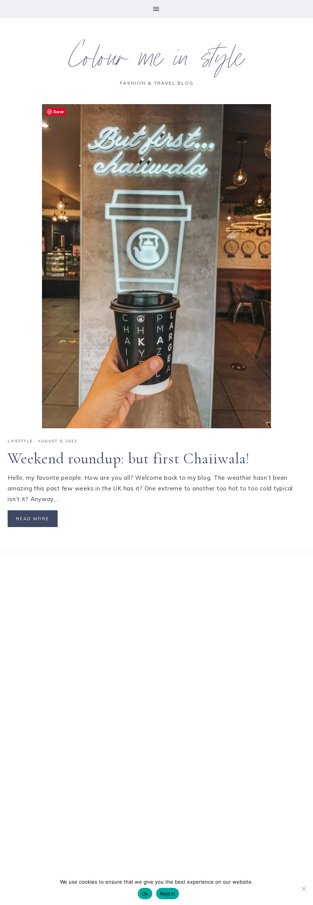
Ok (145, 894)
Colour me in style (156, 61)
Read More (32, 518)
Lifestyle (20, 441)
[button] (156, 9)
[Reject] (303, 888)
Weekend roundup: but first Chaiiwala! (129, 458)
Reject (168, 894)
